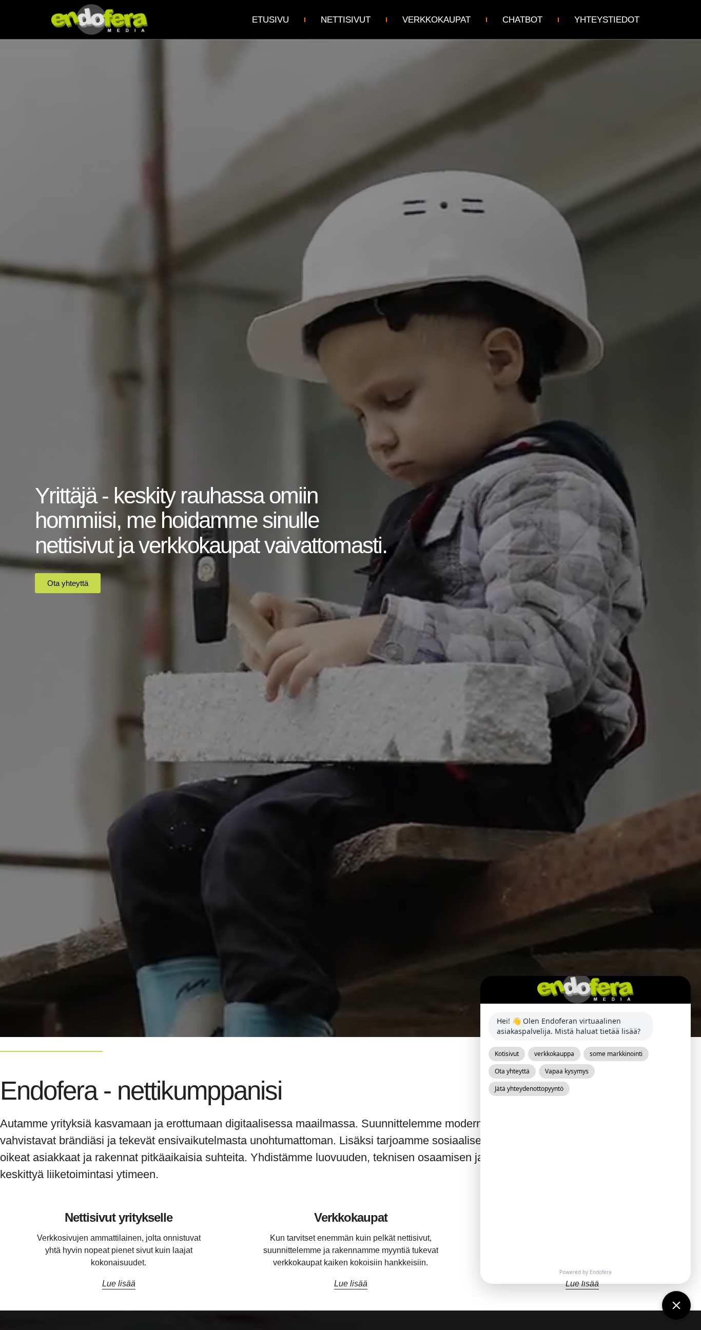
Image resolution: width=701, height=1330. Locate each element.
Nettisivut (346, 20)
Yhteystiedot (606, 20)
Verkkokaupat (436, 20)
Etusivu (270, 20)
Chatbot (522, 20)
